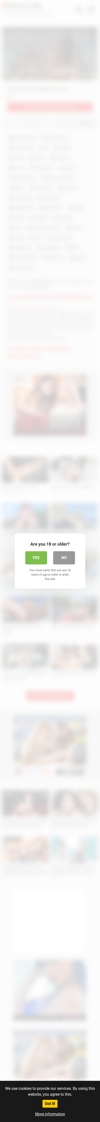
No (64, 557)
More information (50, 1114)
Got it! (50, 1103)
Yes (36, 557)
